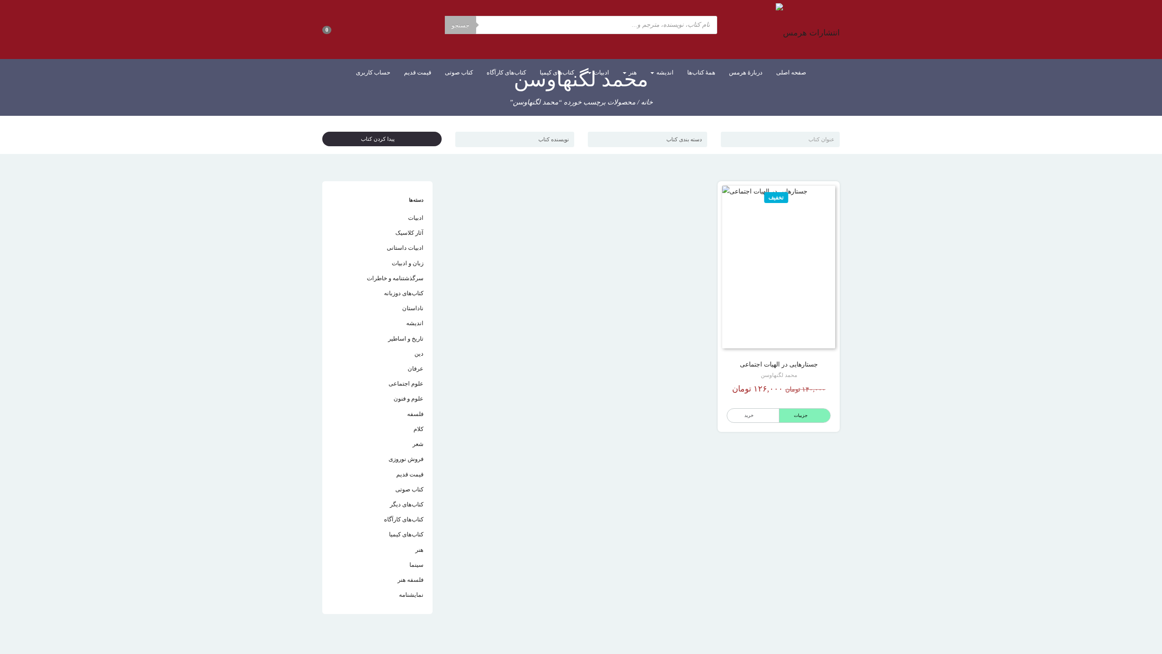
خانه (647, 102)
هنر (632, 72)
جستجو (460, 25)
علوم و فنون (408, 398)
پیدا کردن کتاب (380, 139)
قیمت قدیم (417, 72)
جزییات (800, 415)
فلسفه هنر (410, 579)
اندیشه (664, 72)
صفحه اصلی (791, 72)
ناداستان (412, 308)
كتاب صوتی (459, 72)
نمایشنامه (411, 594)
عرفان (415, 368)
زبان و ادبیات (407, 263)
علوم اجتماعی (406, 383)
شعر (418, 444)
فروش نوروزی (406, 459)
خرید (748, 415)
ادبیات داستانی (405, 247)
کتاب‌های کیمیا (557, 72)
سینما (416, 564)
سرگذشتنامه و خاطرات (395, 278)
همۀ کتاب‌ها (701, 72)
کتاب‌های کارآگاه (506, 72)
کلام (418, 429)
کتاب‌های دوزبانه (403, 293)
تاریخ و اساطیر (405, 338)
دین (418, 353)
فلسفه (415, 414)
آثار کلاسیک (409, 232)
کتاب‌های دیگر (406, 504)
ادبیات (600, 72)
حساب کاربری (373, 72)
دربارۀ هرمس (746, 72)
